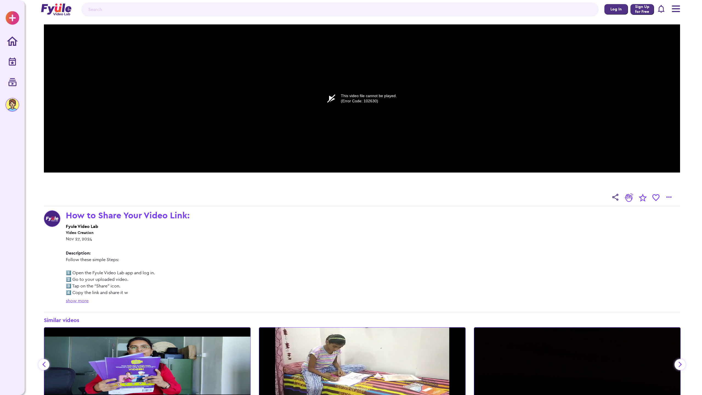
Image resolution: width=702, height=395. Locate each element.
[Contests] (12, 62)
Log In (616, 9)
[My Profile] (12, 105)
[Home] (12, 41)
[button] (661, 9)
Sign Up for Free (642, 9)
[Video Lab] (12, 82)
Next (680, 364)
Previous (43, 364)
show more (77, 300)
